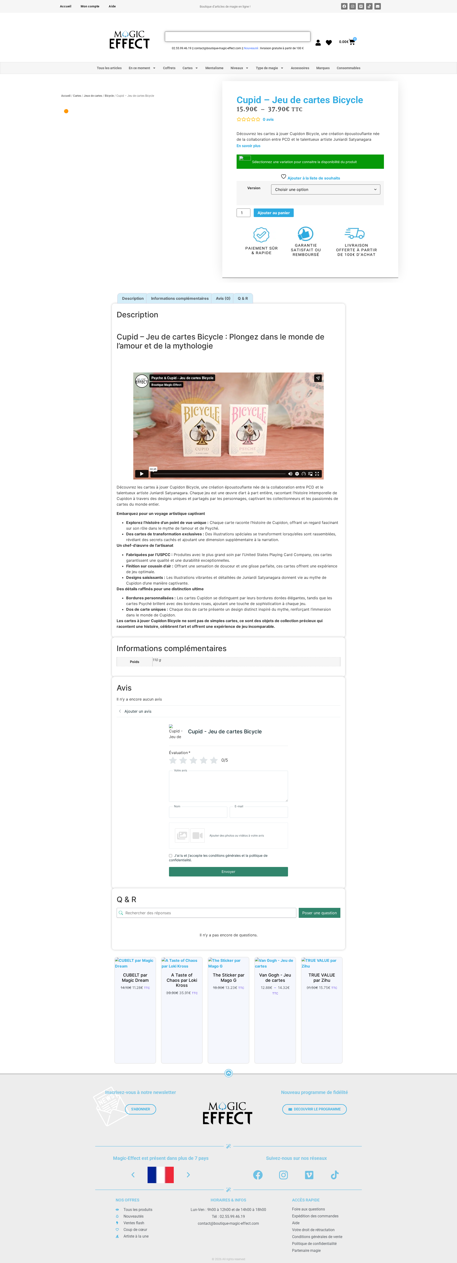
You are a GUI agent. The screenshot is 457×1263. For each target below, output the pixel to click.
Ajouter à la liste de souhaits (313, 178)
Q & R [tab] (243, 298)
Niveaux (237, 68)
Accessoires (300, 68)
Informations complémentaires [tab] (180, 298)
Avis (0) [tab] (223, 298)
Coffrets (169, 68)
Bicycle (109, 95)
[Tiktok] (369, 6)
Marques (323, 68)
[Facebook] (344, 6)
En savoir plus (248, 146)
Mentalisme (214, 68)
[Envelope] (377, 6)
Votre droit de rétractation (313, 1230)
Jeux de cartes (93, 95)
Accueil (66, 6)
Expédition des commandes (315, 1216)
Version (253, 188)
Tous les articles (109, 68)
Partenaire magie (306, 1250)
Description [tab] (133, 298)
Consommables (348, 68)
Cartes (188, 68)
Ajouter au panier (274, 212)
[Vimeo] (361, 6)
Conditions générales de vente (317, 1236)
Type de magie (267, 68)
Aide (112, 6)
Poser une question (319, 912)
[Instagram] (352, 6)
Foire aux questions (308, 1209)
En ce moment (139, 68)
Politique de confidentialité (314, 1243)
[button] (132, 1174)
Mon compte (90, 6)
